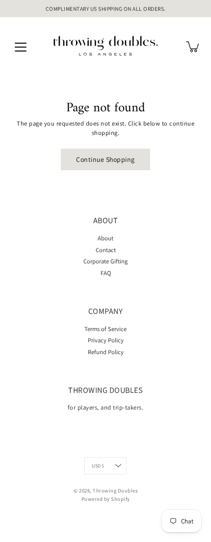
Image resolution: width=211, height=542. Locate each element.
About (105, 238)
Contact (106, 250)
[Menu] (20, 47)
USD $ (98, 466)
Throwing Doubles (115, 490)
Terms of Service (105, 329)
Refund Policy (106, 352)
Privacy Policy (106, 340)
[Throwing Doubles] (105, 46)
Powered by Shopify (105, 498)
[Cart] (193, 46)
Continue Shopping (105, 159)
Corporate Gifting (105, 261)
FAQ (106, 273)
